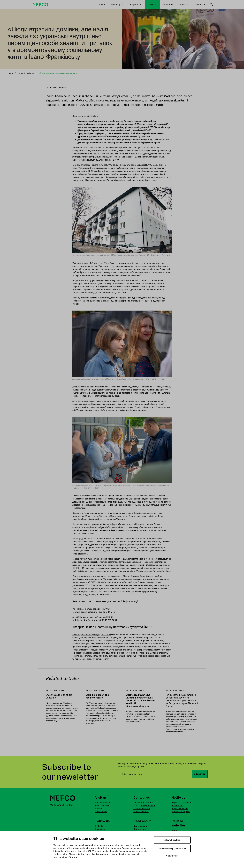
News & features (26, 73)
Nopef (174, 830)
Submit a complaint (181, 811)
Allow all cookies (172, 840)
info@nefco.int (148, 805)
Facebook (100, 829)
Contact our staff (141, 808)
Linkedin (99, 826)
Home (10, 73)
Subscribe (199, 774)
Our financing (140, 826)
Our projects (139, 829)
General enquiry (141, 811)
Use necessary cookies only (172, 848)
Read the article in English (85, 116)
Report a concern (180, 808)
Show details (172, 856)
